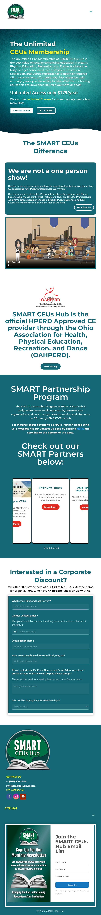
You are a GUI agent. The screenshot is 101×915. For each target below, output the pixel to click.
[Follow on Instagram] (16, 796)
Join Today (51, 366)
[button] (42, 548)
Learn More (50, 507)
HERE (80, 428)
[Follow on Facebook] (9, 796)
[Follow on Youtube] (23, 796)
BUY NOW (46, 110)
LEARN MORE (21, 110)
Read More (84, 207)
